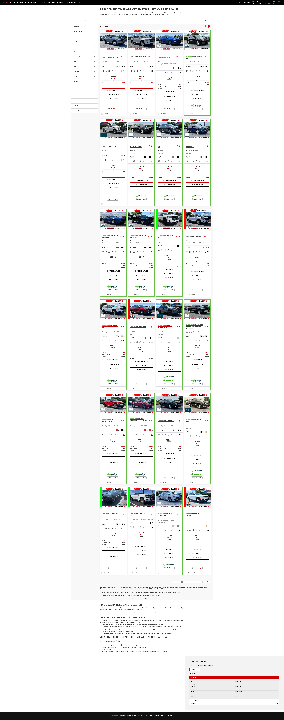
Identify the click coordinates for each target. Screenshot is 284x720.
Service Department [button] (71, 2)
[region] (113, 85)
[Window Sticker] (124, 71)
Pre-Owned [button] (35, 2)
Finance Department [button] (61, 2)
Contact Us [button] (195, 669)
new (118, 644)
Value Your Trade (113, 98)
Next (194, 582)
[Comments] (121, 71)
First (174, 582)
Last (199, 582)
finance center (177, 612)
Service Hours (194, 700)
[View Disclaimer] (115, 71)
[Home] (28, 2)
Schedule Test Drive (113, 94)
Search (204, 20)
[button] (125, 39)
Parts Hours (193, 703)
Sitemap (134, 715)
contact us (139, 651)
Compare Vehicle (107, 113)
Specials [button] (53, 2)
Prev (179, 582)
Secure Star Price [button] (113, 90)
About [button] (79, 2)
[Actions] (123, 57)
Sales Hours (193, 677)
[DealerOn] (114, 715)
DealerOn (129, 715)
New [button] (31, 2)
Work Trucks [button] (47, 2)
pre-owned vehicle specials (127, 644)
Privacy (137, 715)
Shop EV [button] (41, 2)
